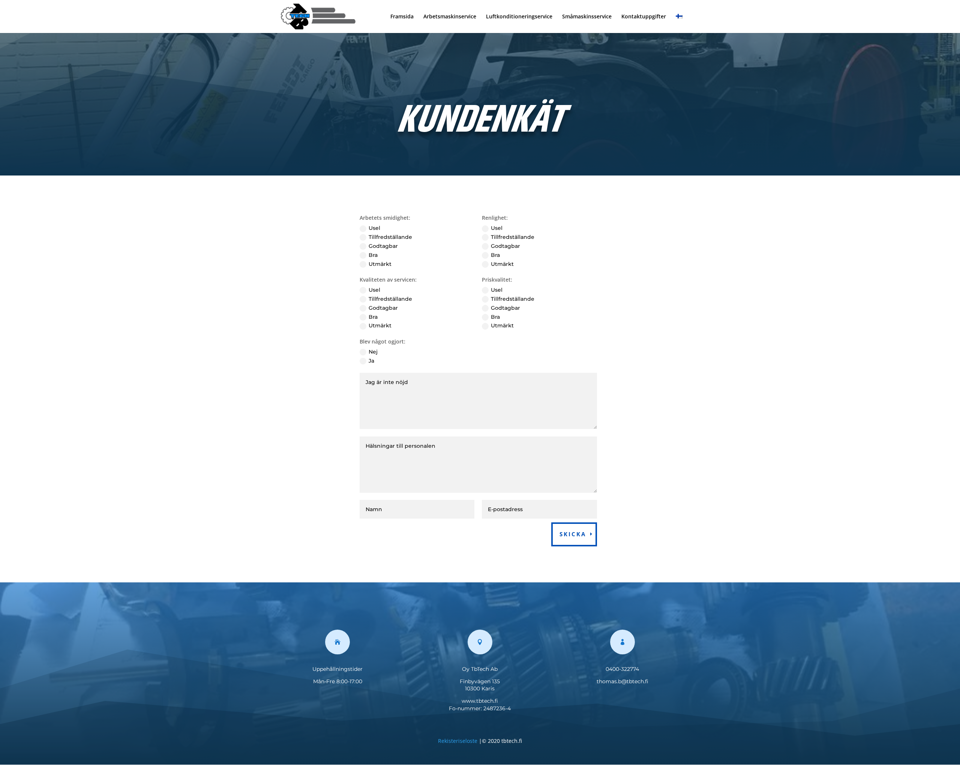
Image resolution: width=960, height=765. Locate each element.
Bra (373, 255)
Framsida (402, 17)
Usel (374, 228)
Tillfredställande (390, 237)
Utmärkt (380, 264)
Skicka (573, 534)
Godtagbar (383, 246)
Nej (373, 351)
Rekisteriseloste (457, 740)
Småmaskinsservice (587, 17)
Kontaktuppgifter (643, 17)
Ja (371, 360)
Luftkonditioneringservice (519, 17)
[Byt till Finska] (679, 23)
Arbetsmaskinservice (449, 17)
